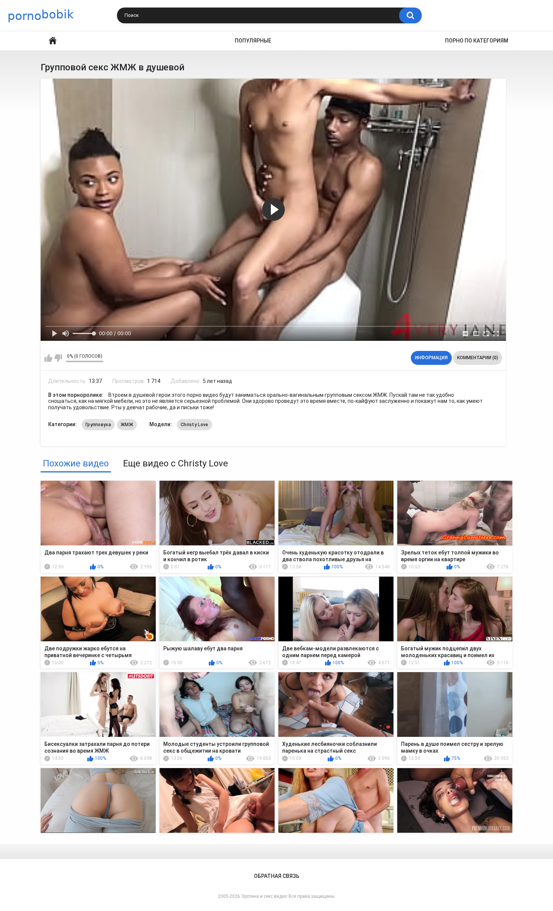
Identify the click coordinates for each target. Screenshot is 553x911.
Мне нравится (48, 358)
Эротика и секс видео (264, 896)
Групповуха (98, 424)
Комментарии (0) (477, 357)
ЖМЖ (127, 424)
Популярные (253, 41)
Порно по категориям (476, 41)
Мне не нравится (58, 358)
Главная (52, 40)
